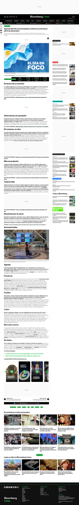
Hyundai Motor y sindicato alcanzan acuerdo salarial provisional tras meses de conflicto (12, 449)
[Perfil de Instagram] (11, 487)
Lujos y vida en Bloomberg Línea (17, 457)
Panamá (23, 496)
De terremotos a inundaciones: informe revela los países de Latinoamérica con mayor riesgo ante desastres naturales (60, 221)
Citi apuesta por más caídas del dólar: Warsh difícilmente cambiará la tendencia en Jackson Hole (60, 110)
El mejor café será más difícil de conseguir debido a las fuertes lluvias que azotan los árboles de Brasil (60, 217)
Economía (37, 407)
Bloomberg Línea (13, 407)
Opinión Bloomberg (57, 178)
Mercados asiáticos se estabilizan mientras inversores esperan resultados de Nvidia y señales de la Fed (48, 449)
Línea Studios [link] (51, 20)
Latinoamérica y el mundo (26, 488)
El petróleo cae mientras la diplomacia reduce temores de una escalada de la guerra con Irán (14, 400)
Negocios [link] (57, 20)
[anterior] (5, 399)
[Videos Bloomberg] (64, 194)
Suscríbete (60, 488)
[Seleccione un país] (16, 17)
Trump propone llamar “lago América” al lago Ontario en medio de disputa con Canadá (39, 400)
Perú (23, 494)
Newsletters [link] (16, 20)
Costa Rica (24, 498)
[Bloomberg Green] (64, 209)
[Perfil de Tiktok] (15, 487)
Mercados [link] (22, 20)
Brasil (23, 489)
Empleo (19, 407)
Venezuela (23, 492)
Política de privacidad (62, 489)
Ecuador (23, 495)
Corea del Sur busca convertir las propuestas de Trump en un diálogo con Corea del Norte (66, 449)
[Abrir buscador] (7, 17)
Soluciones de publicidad (62, 499)
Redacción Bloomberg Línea (10, 75)
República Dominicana (25, 500)
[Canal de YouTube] (9, 487)
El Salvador (24, 499)
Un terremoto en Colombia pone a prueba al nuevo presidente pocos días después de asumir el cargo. (61, 201)
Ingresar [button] (73, 16)
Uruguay (23, 497)
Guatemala (24, 501)
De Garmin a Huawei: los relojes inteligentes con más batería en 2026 (47, 473)
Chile (23, 493)
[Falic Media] (68, 18)
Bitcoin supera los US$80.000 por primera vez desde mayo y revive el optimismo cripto (66, 430)
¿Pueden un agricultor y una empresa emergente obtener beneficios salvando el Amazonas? (60, 214)
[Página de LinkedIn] (13, 487)
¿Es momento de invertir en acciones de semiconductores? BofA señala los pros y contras (59, 175)
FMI (28, 407)
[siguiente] (48, 399)
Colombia (23, 491)
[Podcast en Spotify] (18, 487)
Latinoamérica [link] (38, 20)
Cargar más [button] (39, 454)
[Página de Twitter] (7, 487)
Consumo (24, 407)
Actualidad (7, 26)
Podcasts (41, 493)
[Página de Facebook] (5, 487)
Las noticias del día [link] (9, 20)
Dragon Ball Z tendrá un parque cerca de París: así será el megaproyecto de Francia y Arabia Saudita (12, 473)
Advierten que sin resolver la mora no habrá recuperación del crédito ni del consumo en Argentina (60, 83)
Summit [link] (28, 20)
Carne (32, 407)
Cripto (41, 491)
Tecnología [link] (45, 20)
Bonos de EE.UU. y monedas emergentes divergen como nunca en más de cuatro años (48, 430)
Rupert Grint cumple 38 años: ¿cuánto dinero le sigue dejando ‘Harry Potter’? (65, 473)
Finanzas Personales (43, 492)
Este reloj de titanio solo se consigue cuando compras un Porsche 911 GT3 (30, 473)
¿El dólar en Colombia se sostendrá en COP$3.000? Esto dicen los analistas (12, 430)
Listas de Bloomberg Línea (44, 494)
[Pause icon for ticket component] (4, 23)
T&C (59, 491)
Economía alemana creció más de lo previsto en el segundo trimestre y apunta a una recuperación (30, 449)
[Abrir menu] (5, 17)
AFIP (41, 407)
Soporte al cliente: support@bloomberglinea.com (66, 498)
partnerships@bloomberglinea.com (64, 496)
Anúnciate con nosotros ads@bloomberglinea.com (66, 497)
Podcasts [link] (63, 20)
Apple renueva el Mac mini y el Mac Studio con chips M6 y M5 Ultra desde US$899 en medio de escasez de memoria (60, 166)
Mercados (42, 489)
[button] (48, 38)
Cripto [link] (33, 20)
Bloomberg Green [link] (70, 20)
